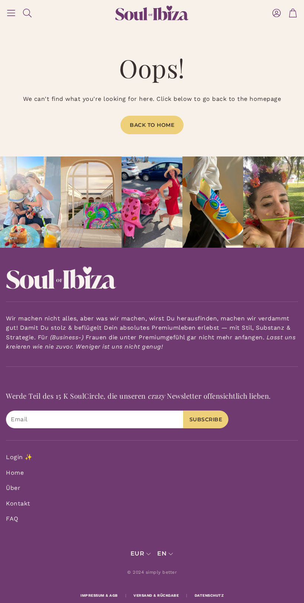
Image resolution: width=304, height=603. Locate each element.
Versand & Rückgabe (156, 595)
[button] (11, 13)
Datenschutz (209, 595)
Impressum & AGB (99, 595)
